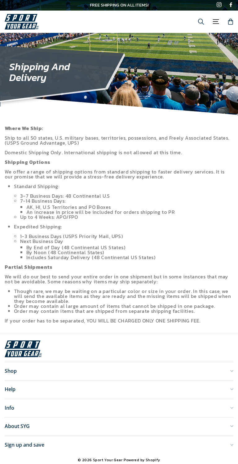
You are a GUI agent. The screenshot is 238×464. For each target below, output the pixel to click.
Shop (11, 370)
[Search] (201, 21)
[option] (119, 5)
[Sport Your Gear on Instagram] (219, 5)
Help (10, 389)
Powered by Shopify (142, 460)
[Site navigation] (216, 21)
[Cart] (230, 21)
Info (9, 407)
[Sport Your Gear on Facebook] (230, 5)
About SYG (17, 426)
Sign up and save (24, 444)
